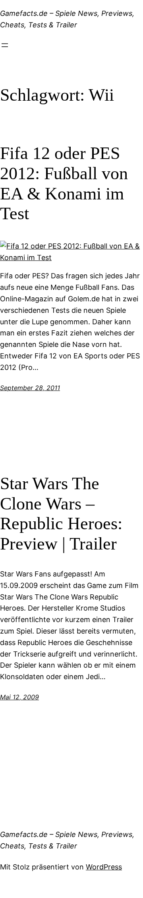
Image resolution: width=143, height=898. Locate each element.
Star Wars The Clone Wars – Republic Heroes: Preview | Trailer (61, 513)
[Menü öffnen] (5, 45)
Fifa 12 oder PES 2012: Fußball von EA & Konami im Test (64, 183)
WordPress (104, 867)
